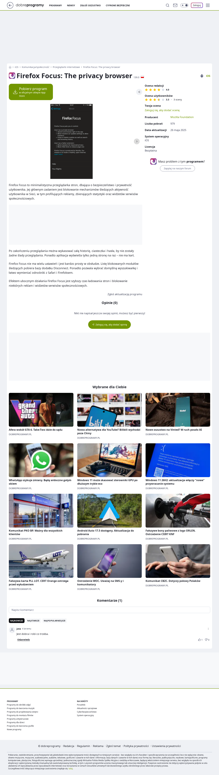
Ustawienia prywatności (166, 746)
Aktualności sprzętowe (87, 708)
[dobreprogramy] (32, 5)
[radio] (146, 89)
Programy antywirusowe (18, 719)
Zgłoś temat (113, 746)
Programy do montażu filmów (20, 715)
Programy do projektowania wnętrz (22, 711)
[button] (207, 5)
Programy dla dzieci (16, 722)
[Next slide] (137, 141)
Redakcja (68, 746)
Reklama (98, 746)
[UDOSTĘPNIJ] (139, 92)
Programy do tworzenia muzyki (20, 708)
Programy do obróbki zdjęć (19, 704)
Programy (55, 5)
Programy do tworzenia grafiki (20, 726)
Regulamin (83, 746)
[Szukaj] (167, 5)
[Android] (202, 76)
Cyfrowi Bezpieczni (118, 5)
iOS (16, 67)
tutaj (71, 768)
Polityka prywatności (136, 746)
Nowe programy (14, 729)
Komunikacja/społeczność (35, 67)
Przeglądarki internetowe (66, 67)
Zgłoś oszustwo (90, 5)
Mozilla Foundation (182, 117)
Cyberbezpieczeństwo (87, 711)
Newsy (71, 5)
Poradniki (81, 704)
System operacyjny (85, 715)
